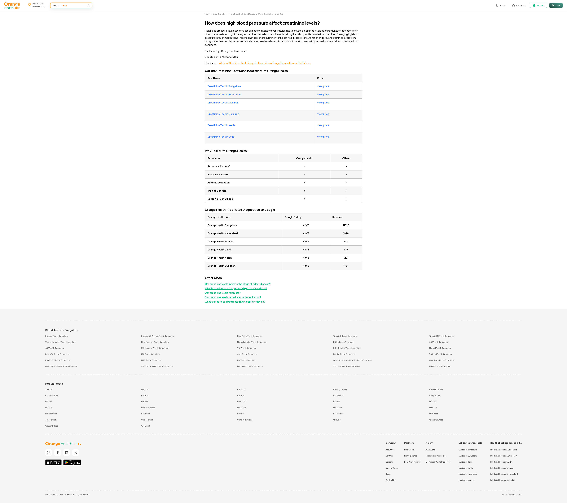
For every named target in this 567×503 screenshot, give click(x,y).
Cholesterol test (436, 389)
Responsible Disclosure (435, 456)
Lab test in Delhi (465, 462)
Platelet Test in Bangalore (440, 348)
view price (323, 86)
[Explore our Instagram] (48, 452)
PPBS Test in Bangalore (151, 360)
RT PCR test (338, 414)
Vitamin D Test (51, 426)
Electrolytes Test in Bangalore (250, 366)
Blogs (388, 474)
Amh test (49, 389)
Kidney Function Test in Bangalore (251, 342)
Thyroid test (50, 420)
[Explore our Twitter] (75, 452)
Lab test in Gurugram (468, 456)
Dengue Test (434, 395)
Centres (389, 456)
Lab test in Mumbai (467, 480)
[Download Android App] (72, 462)
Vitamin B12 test (436, 420)
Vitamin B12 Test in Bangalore (441, 336)
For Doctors (409, 450)
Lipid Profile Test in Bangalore (249, 336)
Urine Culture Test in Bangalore (154, 348)
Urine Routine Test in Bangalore (346, 348)
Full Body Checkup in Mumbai (502, 480)
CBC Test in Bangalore (438, 342)
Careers (389, 462)
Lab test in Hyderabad (468, 474)
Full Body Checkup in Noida (501, 468)
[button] (37, 5)
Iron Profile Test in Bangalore (57, 360)
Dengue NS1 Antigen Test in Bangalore (157, 336)
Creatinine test (51, 395)
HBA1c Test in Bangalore (343, 342)
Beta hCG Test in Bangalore (57, 354)
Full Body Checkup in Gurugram (503, 456)
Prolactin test (51, 414)
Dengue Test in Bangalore (56, 336)
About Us (390, 450)
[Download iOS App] (54, 462)
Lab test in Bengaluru (468, 450)
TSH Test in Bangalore (246, 348)
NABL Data (430, 450)
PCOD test (241, 407)
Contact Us (390, 480)
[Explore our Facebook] (57, 452)
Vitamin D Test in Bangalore (345, 336)
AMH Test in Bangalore (247, 354)
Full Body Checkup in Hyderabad (504, 474)
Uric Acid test (147, 420)
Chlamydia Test (340, 389)
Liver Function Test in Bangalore (155, 342)
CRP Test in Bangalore (54, 348)
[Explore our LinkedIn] (66, 452)
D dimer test (338, 395)
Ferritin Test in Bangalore (344, 354)
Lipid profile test (148, 407)
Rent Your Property (412, 462)
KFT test (432, 401)
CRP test (145, 395)
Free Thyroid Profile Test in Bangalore (61, 366)
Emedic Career (392, 468)
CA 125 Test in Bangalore (439, 366)
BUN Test (145, 389)
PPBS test (433, 407)
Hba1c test (241, 401)
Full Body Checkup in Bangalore (503, 450)
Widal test (145, 426)
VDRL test (337, 420)
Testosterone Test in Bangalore (346, 366)
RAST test (145, 414)
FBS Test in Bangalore (150, 354)
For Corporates (410, 456)
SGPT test (433, 414)
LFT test (48, 407)
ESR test (48, 401)
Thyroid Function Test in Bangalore (60, 342)
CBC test (241, 389)
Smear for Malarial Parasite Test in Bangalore (352, 360)
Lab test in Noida (466, 468)
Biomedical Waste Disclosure (438, 462)
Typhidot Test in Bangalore (440, 354)
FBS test (144, 401)
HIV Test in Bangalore (246, 360)
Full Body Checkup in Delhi (501, 462)
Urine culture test (244, 420)
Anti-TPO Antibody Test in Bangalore (157, 366)
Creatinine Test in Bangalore (441, 360)
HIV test (336, 401)
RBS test (240, 414)
